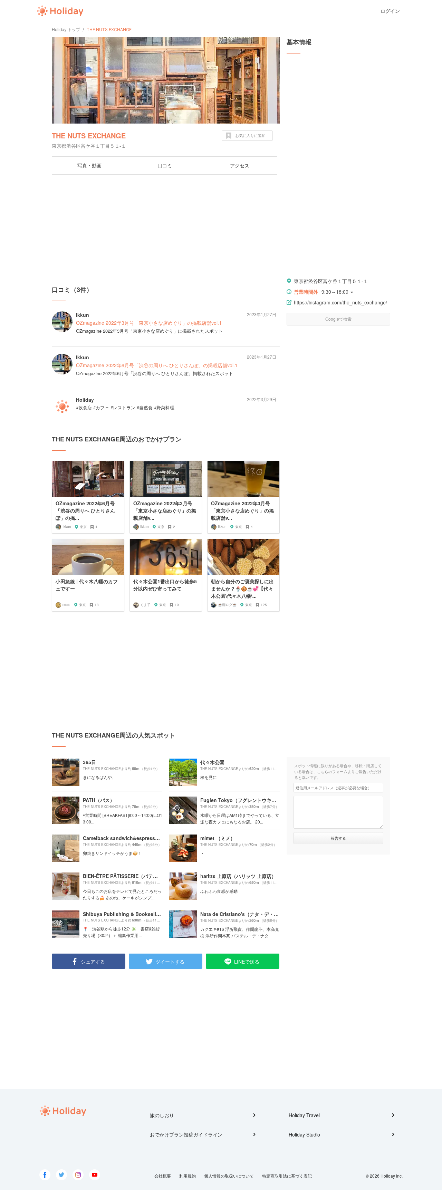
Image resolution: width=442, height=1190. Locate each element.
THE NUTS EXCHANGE (89, 135)
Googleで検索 (338, 319)
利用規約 (187, 1176)
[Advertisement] (166, 230)
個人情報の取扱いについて (229, 1176)
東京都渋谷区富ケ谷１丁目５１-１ (331, 280)
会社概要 (162, 1176)
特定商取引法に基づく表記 (287, 1176)
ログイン (390, 11)
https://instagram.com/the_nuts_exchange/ (340, 302)
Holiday (60, 11)
